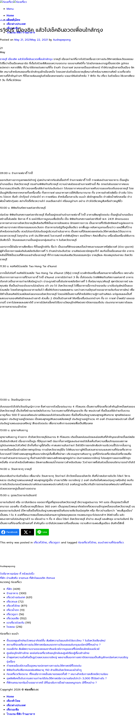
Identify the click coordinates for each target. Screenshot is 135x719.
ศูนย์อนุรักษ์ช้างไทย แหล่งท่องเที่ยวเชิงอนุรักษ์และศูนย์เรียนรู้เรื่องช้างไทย (48, 653)
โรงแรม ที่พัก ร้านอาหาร (21, 714)
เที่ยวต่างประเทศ (16, 24)
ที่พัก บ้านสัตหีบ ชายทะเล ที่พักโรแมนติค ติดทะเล (27, 578)
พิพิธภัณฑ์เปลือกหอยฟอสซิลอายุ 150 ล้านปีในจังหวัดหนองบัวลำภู (44, 670)
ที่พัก (9, 589)
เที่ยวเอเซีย (13, 618)
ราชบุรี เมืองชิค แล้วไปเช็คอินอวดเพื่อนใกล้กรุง (26, 59)
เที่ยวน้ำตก (13, 610)
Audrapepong (62, 40)
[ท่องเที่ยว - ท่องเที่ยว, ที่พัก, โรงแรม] (13, 2)
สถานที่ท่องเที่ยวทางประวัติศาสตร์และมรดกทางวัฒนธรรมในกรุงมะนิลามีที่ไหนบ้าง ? (54, 645)
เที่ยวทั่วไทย (4, 20)
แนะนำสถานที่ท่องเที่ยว (111, 543)
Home (10, 15)
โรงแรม (11, 627)
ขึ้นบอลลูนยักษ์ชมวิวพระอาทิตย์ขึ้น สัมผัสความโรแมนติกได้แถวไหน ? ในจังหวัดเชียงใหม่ (56, 641)
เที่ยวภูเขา (14, 20)
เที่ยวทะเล (12, 602)
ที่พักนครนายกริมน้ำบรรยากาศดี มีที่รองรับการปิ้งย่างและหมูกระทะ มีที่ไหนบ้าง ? (52, 683)
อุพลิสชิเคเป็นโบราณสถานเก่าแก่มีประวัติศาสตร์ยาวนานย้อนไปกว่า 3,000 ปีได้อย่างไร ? (57, 678)
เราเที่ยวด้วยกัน (15, 623)
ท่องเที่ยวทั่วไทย (87, 543)
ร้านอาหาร (12, 593)
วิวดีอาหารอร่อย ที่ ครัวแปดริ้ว (17, 574)
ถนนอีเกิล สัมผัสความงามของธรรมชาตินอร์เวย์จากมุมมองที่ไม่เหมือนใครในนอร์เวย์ (53, 649)
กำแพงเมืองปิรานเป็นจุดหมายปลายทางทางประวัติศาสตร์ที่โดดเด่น (44, 666)
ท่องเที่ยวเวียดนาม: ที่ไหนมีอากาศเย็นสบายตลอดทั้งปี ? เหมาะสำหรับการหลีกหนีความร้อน (57, 674)
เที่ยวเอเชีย (13, 709)
